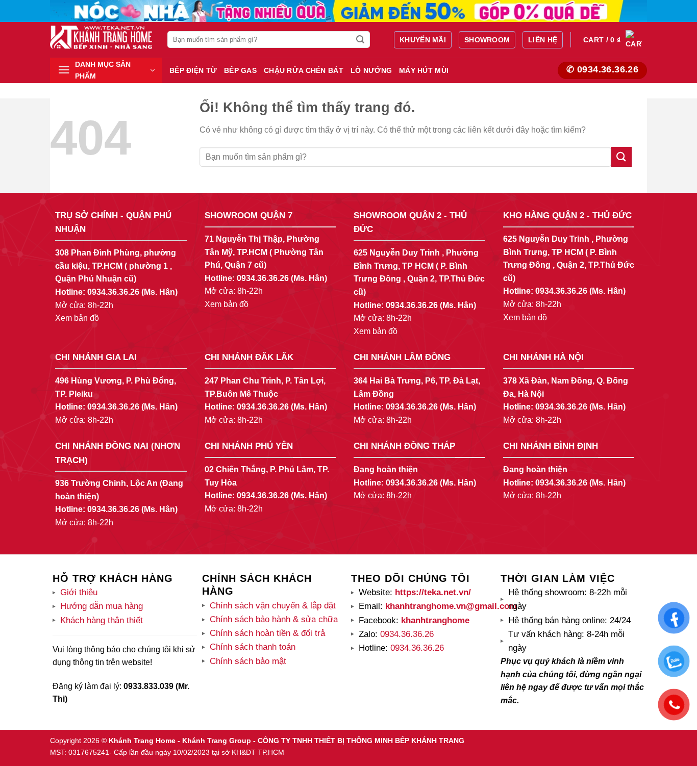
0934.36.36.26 (113, 292)
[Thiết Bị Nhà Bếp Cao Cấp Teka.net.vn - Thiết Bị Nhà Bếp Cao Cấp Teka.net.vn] (101, 37)
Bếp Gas (240, 70)
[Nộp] (360, 39)
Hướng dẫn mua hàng (101, 606)
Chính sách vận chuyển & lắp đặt (273, 605)
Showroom (487, 40)
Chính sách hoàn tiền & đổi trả (267, 633)
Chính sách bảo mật (248, 661)
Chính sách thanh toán (252, 647)
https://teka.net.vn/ (431, 592)
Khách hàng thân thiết (101, 620)
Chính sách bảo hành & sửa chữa (274, 619)
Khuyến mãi (423, 40)
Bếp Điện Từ (193, 70)
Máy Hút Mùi (424, 70)
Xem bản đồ (77, 318)
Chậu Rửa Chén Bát (303, 70)
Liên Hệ (542, 40)
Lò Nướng (371, 70)
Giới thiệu (78, 592)
